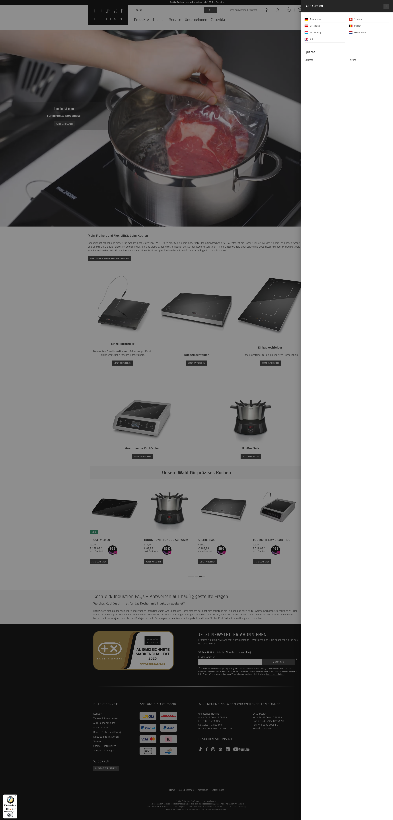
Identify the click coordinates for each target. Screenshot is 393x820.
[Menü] (15, 796)
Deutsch (309, 59)
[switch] (10, 815)
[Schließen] (386, 6)
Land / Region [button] (314, 6)
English (352, 59)
